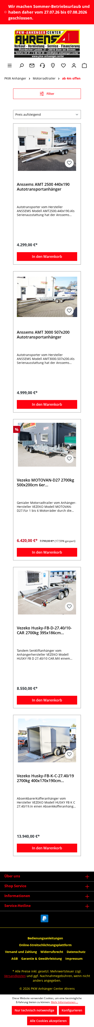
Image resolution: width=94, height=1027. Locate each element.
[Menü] (9, 65)
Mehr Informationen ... (64, 1002)
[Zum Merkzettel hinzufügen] (69, 163)
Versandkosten (15, 976)
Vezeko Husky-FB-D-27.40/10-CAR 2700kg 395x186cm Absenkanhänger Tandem (44, 630)
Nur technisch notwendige (34, 1010)
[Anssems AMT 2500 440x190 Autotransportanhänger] (47, 149)
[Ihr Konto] (74, 65)
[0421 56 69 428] (42, 65)
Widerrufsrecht (51, 952)
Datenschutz (76, 952)
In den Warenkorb (47, 256)
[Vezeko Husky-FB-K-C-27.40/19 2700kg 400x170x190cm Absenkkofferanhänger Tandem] (47, 740)
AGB (14, 958)
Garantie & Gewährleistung (41, 958)
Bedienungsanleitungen (45, 938)
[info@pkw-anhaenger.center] (32, 65)
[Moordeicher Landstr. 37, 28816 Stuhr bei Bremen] (53, 65)
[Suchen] (21, 65)
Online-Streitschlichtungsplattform (45, 945)
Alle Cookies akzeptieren (48, 1021)
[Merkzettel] (63, 65)
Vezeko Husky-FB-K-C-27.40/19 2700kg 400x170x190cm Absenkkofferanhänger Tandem (46, 778)
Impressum (74, 958)
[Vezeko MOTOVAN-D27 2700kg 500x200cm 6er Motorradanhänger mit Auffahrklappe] (47, 445)
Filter (50, 94)
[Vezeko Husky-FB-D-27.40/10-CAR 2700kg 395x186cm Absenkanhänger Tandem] (47, 592)
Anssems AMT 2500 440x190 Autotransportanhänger (43, 186)
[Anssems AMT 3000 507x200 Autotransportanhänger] (47, 297)
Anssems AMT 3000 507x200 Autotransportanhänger (43, 334)
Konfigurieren (72, 1010)
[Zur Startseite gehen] (47, 44)
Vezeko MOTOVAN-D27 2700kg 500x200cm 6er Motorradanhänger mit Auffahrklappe (45, 482)
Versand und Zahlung (21, 952)
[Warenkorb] (84, 65)
